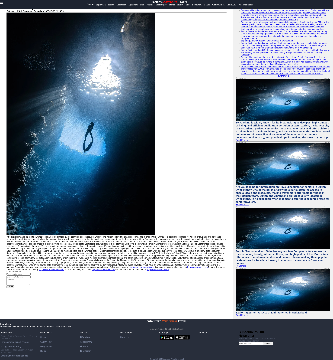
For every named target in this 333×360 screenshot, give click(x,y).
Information (6, 332)
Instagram (87, 342)
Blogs (43, 351)
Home (43, 337)
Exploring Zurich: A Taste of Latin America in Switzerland (267, 41)
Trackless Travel (168, 2)
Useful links (46, 332)
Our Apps (163, 332)
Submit (10, 287)
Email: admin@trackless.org (14, 355)
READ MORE (283, 76)
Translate (203, 332)
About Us (124, 337)
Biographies (46, 346)
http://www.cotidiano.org (158, 270)
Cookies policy (14, 346)
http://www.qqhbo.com (197, 267)
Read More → (242, 140)
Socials (83, 332)
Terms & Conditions (10, 342)
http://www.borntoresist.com (141, 267)
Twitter (85, 346)
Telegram (86, 351)
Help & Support (127, 332)
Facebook (86, 337)
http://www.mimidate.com (103, 270)
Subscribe (268, 344)
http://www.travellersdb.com (51, 270)
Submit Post (46, 342)
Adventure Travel (166, 321)
